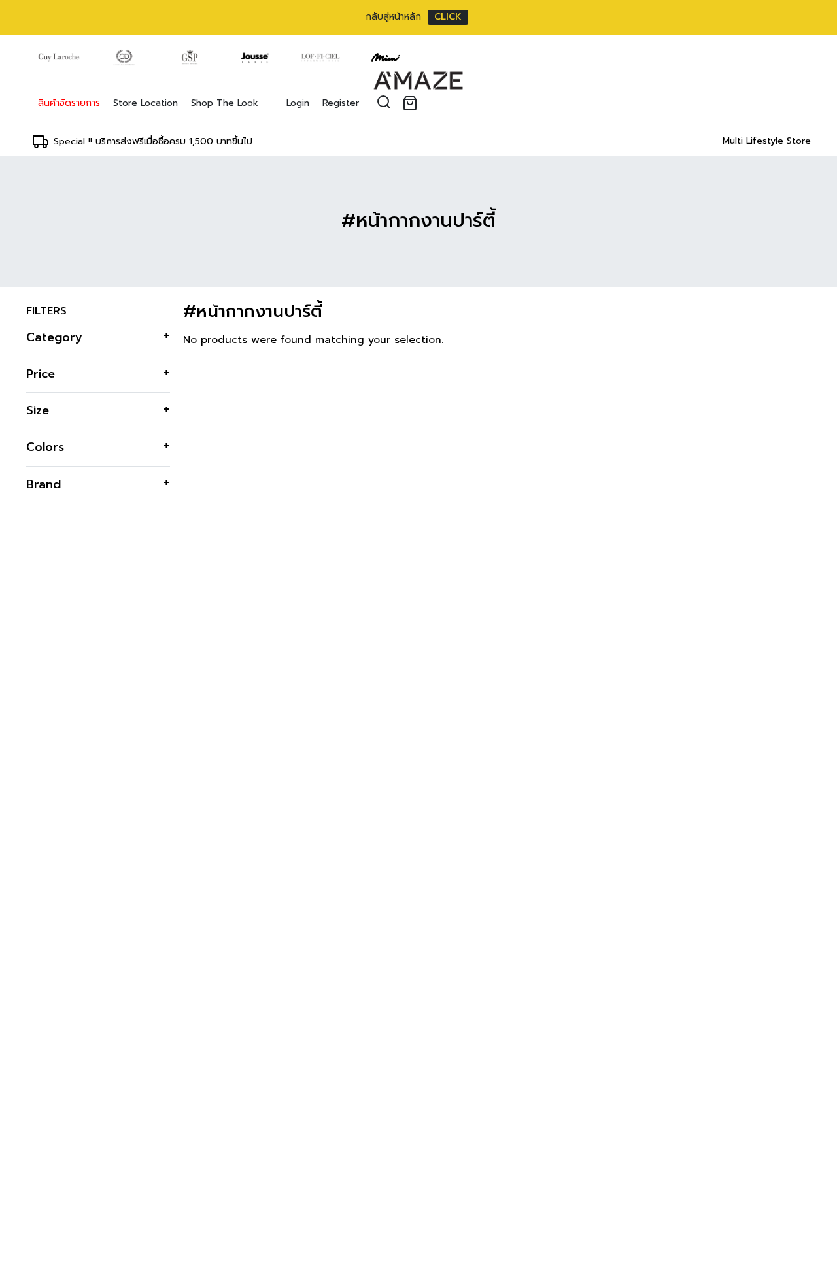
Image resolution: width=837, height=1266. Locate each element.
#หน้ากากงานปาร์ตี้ (418, 221)
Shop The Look (224, 103)
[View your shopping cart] (412, 103)
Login (297, 103)
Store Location (145, 103)
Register (340, 103)
